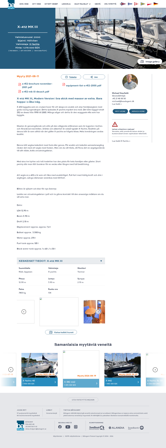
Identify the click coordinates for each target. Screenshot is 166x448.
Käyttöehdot (57, 436)
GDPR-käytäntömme (72, 436)
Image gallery (153, 61)
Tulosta (73, 76)
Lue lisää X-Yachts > (121, 140)
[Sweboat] (97, 427)
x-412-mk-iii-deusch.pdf (35, 91)
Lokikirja (66, 4)
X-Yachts (34, 44)
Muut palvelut (81, 4)
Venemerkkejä (51, 413)
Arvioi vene (138, 111)
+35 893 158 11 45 (31, 426)
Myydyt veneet (51, 4)
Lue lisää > (117, 103)
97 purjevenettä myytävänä (27, 413)
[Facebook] (60, 427)
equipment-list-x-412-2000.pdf (83, 85)
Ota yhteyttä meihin (83, 400)
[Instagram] (75, 427)
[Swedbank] (136, 427)
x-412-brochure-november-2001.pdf (37, 85)
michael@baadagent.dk (123, 101)
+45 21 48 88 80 (119, 98)
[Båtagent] (11, 4)
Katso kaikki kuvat (64, 332)
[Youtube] (67, 427)
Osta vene (23, 4)
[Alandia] (116, 427)
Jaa (96, 76)
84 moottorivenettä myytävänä (28, 415)
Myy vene (36, 4)
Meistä (98, 4)
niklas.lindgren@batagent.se (35, 429)
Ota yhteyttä (110, 4)
